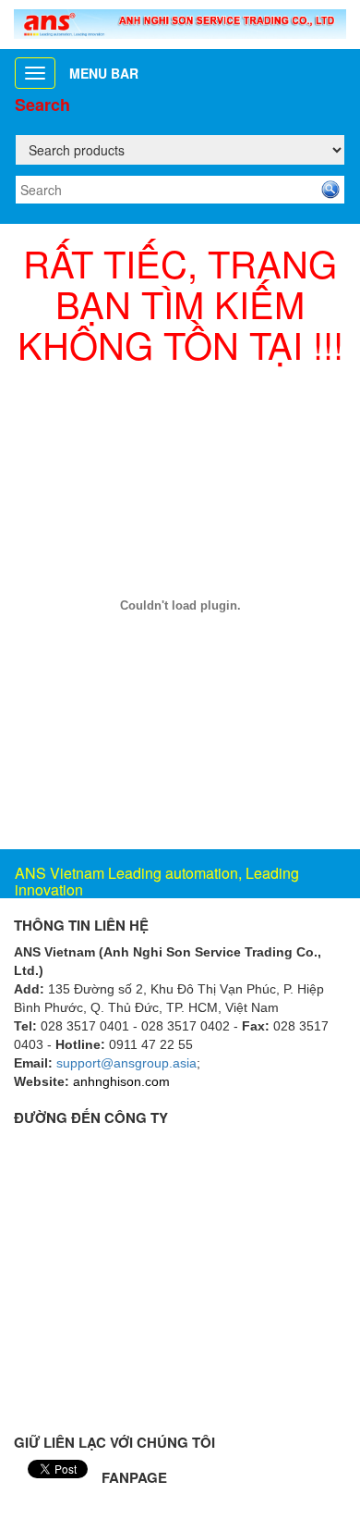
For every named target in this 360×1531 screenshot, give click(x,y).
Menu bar (103, 73)
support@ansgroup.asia (126, 1063)
